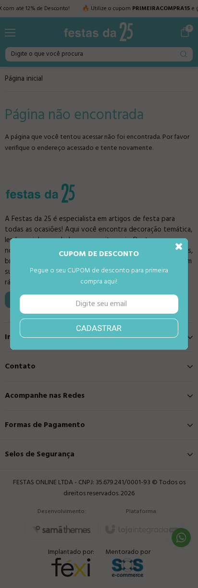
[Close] (179, 247)
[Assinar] (99, 328)
